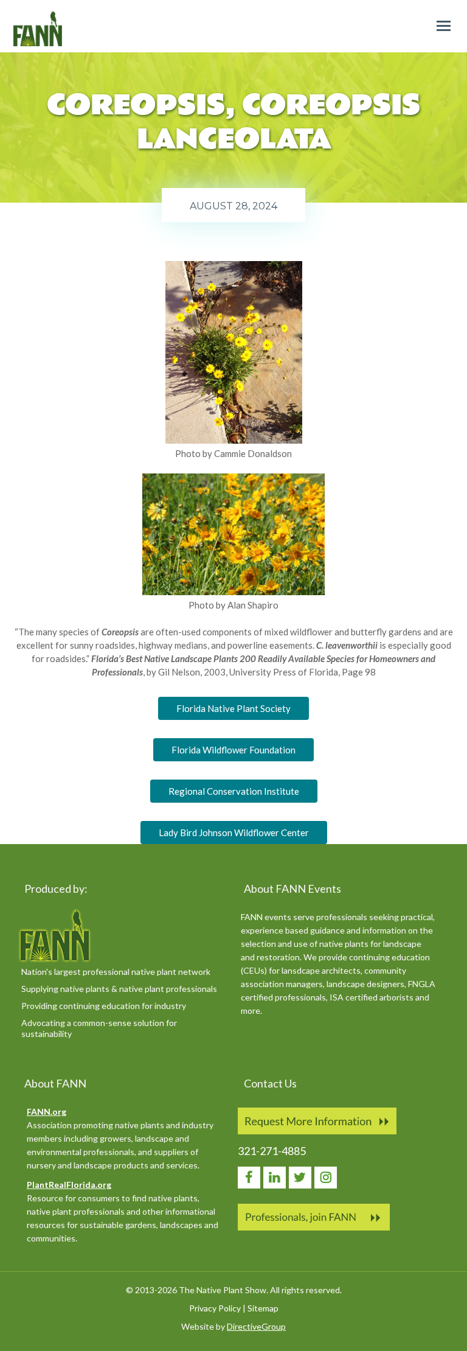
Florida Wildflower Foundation (233, 749)
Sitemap (262, 1308)
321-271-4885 (272, 1150)
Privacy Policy (215, 1308)
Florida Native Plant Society (233, 708)
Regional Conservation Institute (233, 791)
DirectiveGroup (256, 1326)
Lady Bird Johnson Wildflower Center (234, 832)
